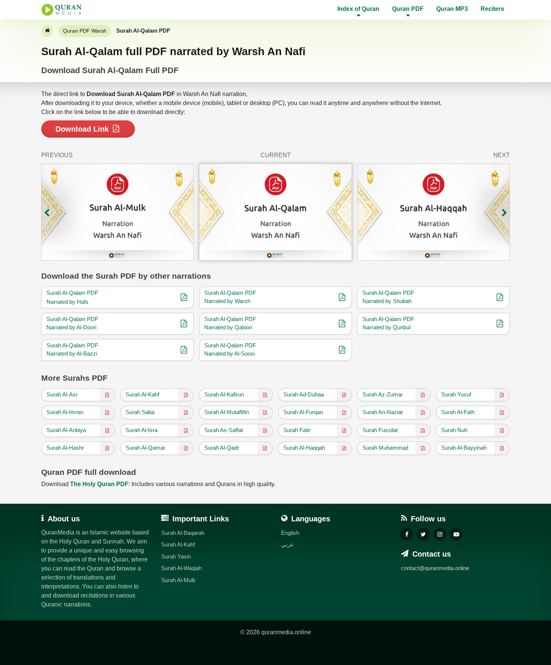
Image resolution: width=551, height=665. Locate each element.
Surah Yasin (176, 556)
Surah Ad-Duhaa (303, 394)
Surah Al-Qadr (221, 447)
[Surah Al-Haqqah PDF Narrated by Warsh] (433, 212)
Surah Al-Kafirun (224, 394)
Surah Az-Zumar (382, 394)
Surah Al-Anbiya (66, 430)
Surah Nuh (454, 430)
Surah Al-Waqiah (181, 568)
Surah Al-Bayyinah (464, 447)
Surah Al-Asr (62, 394)
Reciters (492, 9)
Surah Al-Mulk (178, 580)
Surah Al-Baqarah (182, 533)
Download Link (83, 129)
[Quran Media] (61, 10)
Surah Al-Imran (64, 412)
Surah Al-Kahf (142, 394)
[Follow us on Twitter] (423, 534)
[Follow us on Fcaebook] (406, 534)
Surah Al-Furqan (303, 412)
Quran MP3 (452, 9)
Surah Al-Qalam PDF (72, 293)
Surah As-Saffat (223, 430)
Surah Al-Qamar (145, 447)
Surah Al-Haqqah (304, 447)
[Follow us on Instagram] (439, 534)
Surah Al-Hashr (65, 447)
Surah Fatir (296, 430)
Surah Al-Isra (141, 430)
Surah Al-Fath (458, 412)
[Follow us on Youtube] (456, 534)
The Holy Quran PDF (99, 484)
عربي (287, 544)
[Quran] (47, 31)
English (290, 533)
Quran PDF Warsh (84, 31)
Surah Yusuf (456, 394)
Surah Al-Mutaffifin (226, 412)
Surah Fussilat (380, 430)
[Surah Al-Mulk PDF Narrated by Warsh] (117, 212)
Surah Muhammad (385, 447)
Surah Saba (140, 412)
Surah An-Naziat (382, 412)
